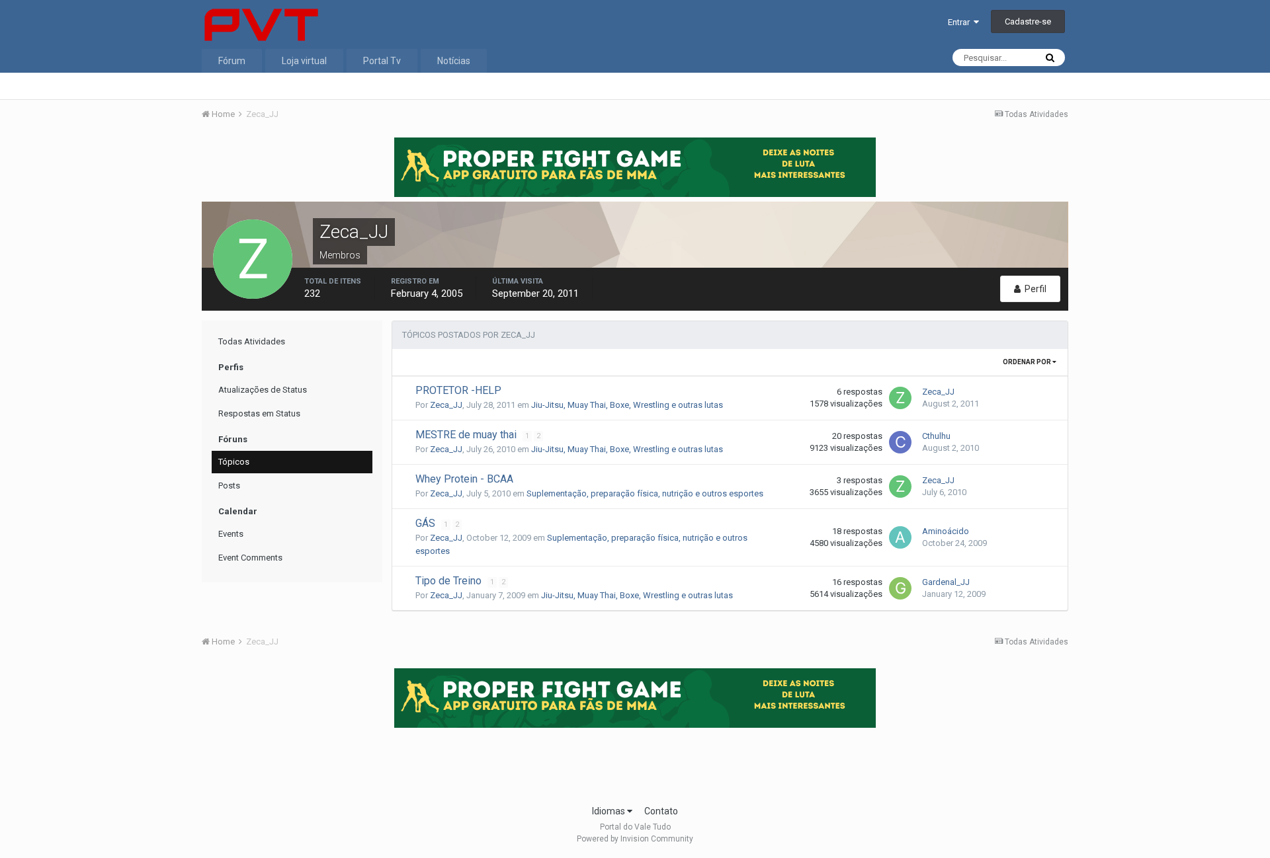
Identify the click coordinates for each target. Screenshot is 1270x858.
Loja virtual (304, 61)
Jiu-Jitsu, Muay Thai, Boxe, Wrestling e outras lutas (627, 405)
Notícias (453, 61)
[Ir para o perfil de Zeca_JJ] (900, 398)
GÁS (426, 523)
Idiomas (609, 811)
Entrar (961, 22)
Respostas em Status (259, 413)
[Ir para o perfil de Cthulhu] (900, 442)
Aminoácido (945, 531)
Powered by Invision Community (635, 838)
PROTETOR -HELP (458, 390)
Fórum (231, 61)
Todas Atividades (251, 341)
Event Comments (250, 558)
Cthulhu (936, 436)
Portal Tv (382, 61)
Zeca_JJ (446, 405)
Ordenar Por (1027, 362)
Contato (661, 811)
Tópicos (233, 462)
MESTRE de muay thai (467, 434)
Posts (229, 485)
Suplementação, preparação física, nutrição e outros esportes (645, 493)
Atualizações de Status (262, 390)
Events (230, 534)
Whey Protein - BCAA (464, 479)
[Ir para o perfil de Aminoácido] (900, 537)
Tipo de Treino (449, 580)
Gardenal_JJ (946, 582)
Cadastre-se (1028, 21)
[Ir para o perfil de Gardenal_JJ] (900, 588)
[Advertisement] (635, 762)
